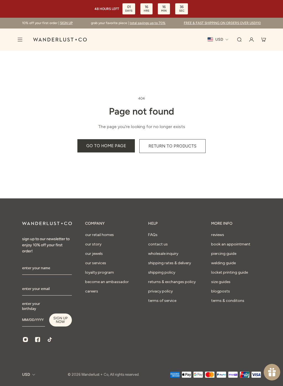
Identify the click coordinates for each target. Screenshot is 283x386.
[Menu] (19, 39)
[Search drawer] (239, 39)
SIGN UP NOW (60, 320)
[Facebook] (38, 339)
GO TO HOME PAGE (106, 145)
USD (26, 374)
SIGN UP (66, 23)
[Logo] (60, 39)
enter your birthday (31, 306)
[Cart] (264, 39)
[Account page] (251, 39)
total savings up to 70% (148, 23)
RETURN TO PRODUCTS (172, 146)
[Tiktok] (50, 339)
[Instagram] (25, 339)
